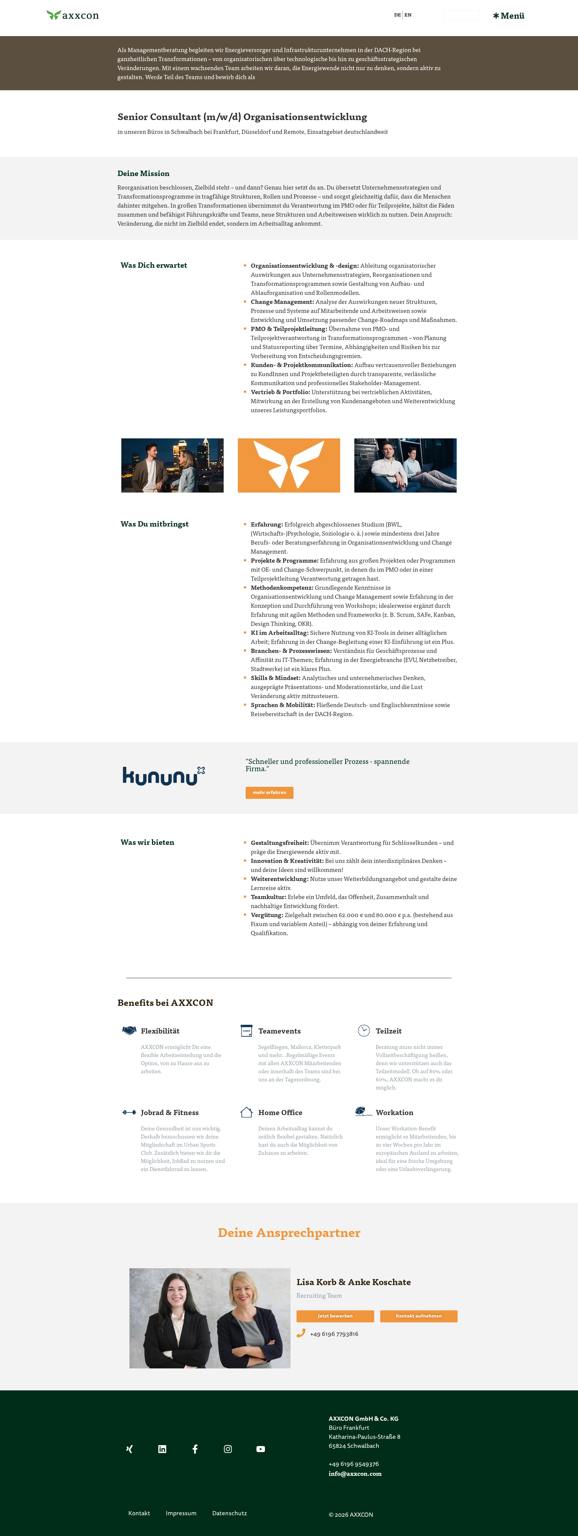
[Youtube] (261, 1449)
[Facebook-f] (195, 1449)
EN (408, 15)
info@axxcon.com (355, 1473)
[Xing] (129, 1449)
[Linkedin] (162, 1449)
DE (397, 15)
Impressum (181, 1514)
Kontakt (139, 1514)
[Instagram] (228, 1449)
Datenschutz (229, 1514)
